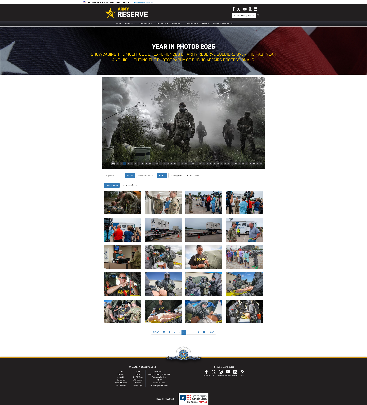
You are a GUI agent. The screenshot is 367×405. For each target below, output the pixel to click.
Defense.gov (137, 386)
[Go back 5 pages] (164, 332)
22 (193, 163)
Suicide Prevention (159, 383)
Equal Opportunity (159, 371)
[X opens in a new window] (238, 8)
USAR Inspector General (159, 386)
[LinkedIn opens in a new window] (255, 8)
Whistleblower (138, 380)
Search (129, 175)
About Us (129, 23)
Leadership (144, 23)
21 (189, 163)
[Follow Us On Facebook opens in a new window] (206, 372)
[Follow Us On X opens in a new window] (213, 372)
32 (229, 163)
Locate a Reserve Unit (223, 23)
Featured (176, 23)
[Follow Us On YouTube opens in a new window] (228, 372)
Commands (161, 23)
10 (150, 163)
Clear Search (112, 185)
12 (157, 163)
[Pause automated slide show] (113, 163)
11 (153, 163)
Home (118, 23)
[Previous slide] (105, 123)
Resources (191, 23)
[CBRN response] (122, 284)
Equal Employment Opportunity (159, 374)
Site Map (121, 374)
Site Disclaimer (121, 386)
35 (239, 163)
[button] (143, 2)
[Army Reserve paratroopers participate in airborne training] (122, 202)
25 (203, 163)
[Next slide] (262, 123)
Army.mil (138, 383)
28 (214, 163)
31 (225, 163)
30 (221, 163)
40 (257, 163)
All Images (175, 175)
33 (232, 163)
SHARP (159, 380)
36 (243, 163)
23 (196, 163)
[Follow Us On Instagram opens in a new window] (220, 372)
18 (178, 163)
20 (186, 163)
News (204, 23)
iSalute (138, 374)
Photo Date (192, 175)
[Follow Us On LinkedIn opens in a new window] (235, 372)
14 (164, 163)
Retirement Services (159, 377)
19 (182, 163)
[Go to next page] (198, 332)
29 (218, 163)
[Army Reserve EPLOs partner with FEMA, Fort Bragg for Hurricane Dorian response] (203, 202)
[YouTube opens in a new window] (244, 8)
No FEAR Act (137, 377)
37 (246, 163)
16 (171, 163)
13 (160, 163)
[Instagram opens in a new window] (250, 8)
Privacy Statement (121, 383)
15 (168, 163)
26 (207, 163)
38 (250, 163)
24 (200, 163)
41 (261, 163)
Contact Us (121, 380)
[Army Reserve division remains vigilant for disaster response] (163, 202)
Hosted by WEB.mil (165, 399)
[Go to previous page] (169, 332)
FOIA (138, 371)
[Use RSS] (242, 372)
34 (236, 163)
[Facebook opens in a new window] (233, 8)
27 (211, 163)
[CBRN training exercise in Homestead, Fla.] (163, 257)
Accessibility (121, 377)
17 (175, 163)
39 (254, 163)
